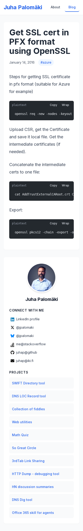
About (55, 7)
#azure (46, 62)
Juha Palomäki (23, 7)
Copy (53, 105)
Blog (72, 7)
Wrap (65, 105)
